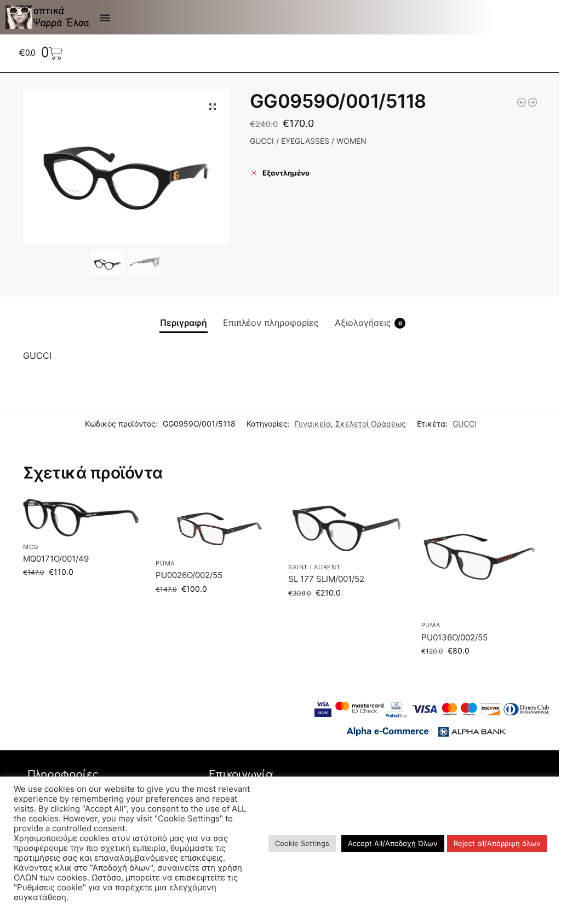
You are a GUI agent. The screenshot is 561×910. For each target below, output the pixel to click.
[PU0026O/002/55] (214, 526)
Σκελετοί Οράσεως (370, 423)
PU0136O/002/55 (454, 637)
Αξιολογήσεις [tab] (368, 322)
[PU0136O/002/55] (479, 557)
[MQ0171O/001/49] (81, 517)
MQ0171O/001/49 (56, 558)
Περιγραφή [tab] (183, 322)
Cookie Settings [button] (302, 843)
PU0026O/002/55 (189, 575)
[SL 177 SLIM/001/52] (346, 528)
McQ (30, 547)
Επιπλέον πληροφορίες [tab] (271, 322)
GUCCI (465, 423)
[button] (212, 106)
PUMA (165, 563)
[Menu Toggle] (105, 17)
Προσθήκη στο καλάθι (81, 594)
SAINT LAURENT (314, 567)
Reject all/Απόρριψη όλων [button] (497, 843)
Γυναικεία (313, 423)
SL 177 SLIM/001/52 (326, 579)
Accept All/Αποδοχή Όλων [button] (393, 843)
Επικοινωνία (241, 774)
